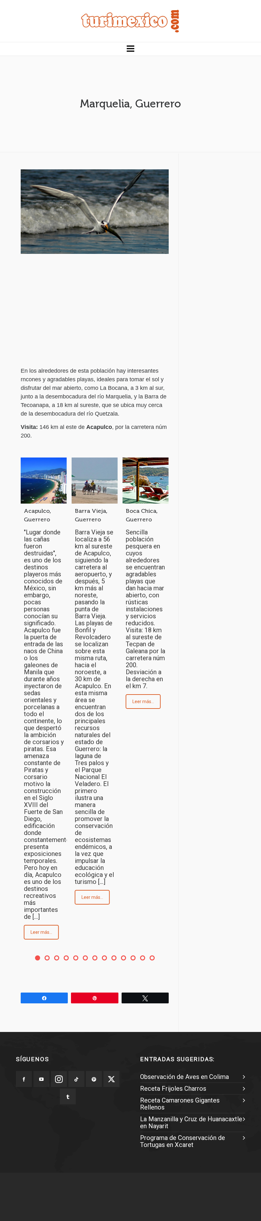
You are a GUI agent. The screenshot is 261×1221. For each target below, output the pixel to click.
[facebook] (24, 1079)
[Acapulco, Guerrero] (44, 481)
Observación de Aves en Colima (184, 1077)
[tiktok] (76, 1079)
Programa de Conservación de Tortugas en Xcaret (182, 1141)
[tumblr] (68, 1096)
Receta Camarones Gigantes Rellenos (180, 1103)
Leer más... (41, 932)
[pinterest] (94, 1079)
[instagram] (59, 1079)
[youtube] (41, 1079)
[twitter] (111, 1079)
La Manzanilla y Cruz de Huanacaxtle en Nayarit (191, 1122)
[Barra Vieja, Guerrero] (95, 481)
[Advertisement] (95, 315)
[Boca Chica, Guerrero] (146, 481)
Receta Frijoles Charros (173, 1088)
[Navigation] (130, 49)
